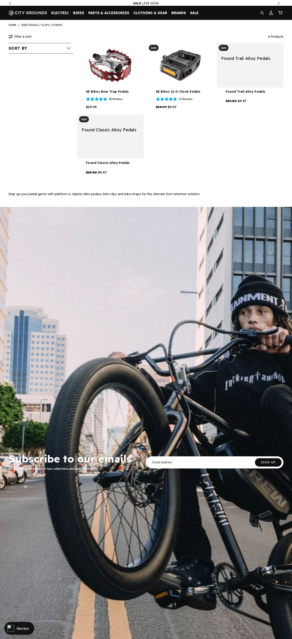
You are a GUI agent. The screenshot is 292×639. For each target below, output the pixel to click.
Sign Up (268, 462)
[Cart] (280, 13)
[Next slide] (207, 65)
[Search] (262, 13)
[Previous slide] (153, 65)
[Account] (271, 13)
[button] (39, 48)
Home (12, 25)
